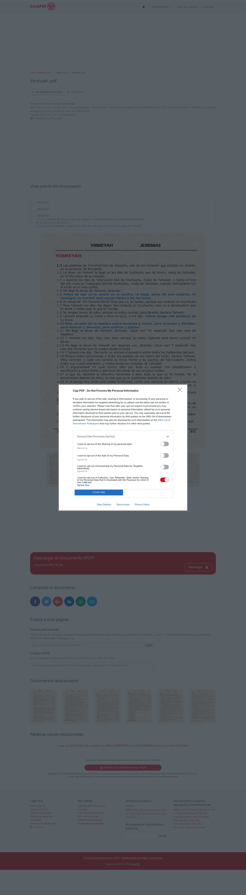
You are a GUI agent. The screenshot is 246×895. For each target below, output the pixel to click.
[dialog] (123, 447)
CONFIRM (99, 492)
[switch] (164, 444)
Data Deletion (104, 504)
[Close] (181, 391)
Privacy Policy (142, 504)
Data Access (123, 504)
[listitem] (123, 436)
